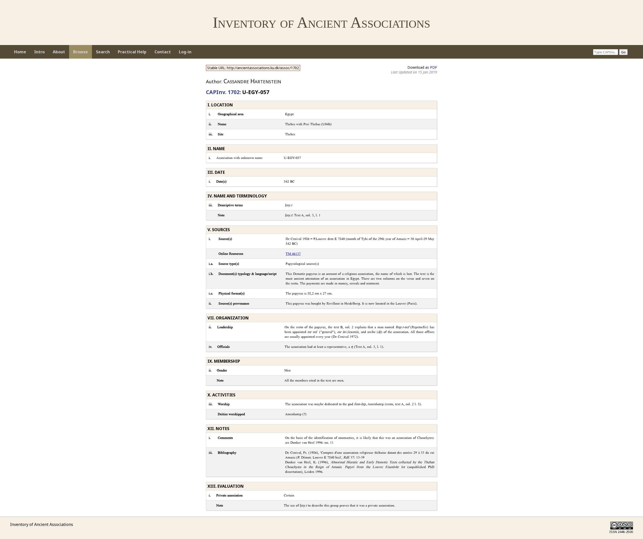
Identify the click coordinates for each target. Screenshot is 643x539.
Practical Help (132, 52)
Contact (162, 52)
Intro (39, 52)
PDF (433, 67)
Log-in (185, 52)
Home (20, 52)
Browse (80, 52)
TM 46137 (293, 254)
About (59, 52)
